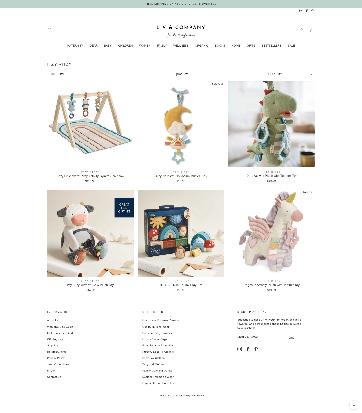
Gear (94, 45)
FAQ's (51, 370)
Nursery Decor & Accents (158, 351)
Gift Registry (55, 339)
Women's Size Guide (60, 326)
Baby (108, 45)
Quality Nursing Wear (155, 326)
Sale (291, 45)
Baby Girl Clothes (153, 364)
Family (162, 45)
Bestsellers (271, 45)
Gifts (251, 45)
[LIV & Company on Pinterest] (256, 349)
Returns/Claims (57, 351)
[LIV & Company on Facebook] (248, 349)
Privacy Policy (56, 358)
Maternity (75, 45)
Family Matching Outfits (157, 370)
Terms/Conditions (58, 364)
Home (236, 45)
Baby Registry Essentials (158, 345)
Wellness (181, 45)
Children (125, 45)
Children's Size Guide (60, 333)
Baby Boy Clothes (153, 358)
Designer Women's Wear (158, 376)
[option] (181, 4)
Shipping (52, 345)
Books (220, 45)
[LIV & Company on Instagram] (239, 349)
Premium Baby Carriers (157, 333)
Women (144, 45)
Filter (60, 74)
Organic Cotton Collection (158, 383)
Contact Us (54, 376)
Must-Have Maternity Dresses (161, 320)
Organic (201, 45)
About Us (53, 320)
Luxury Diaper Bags (154, 339)
